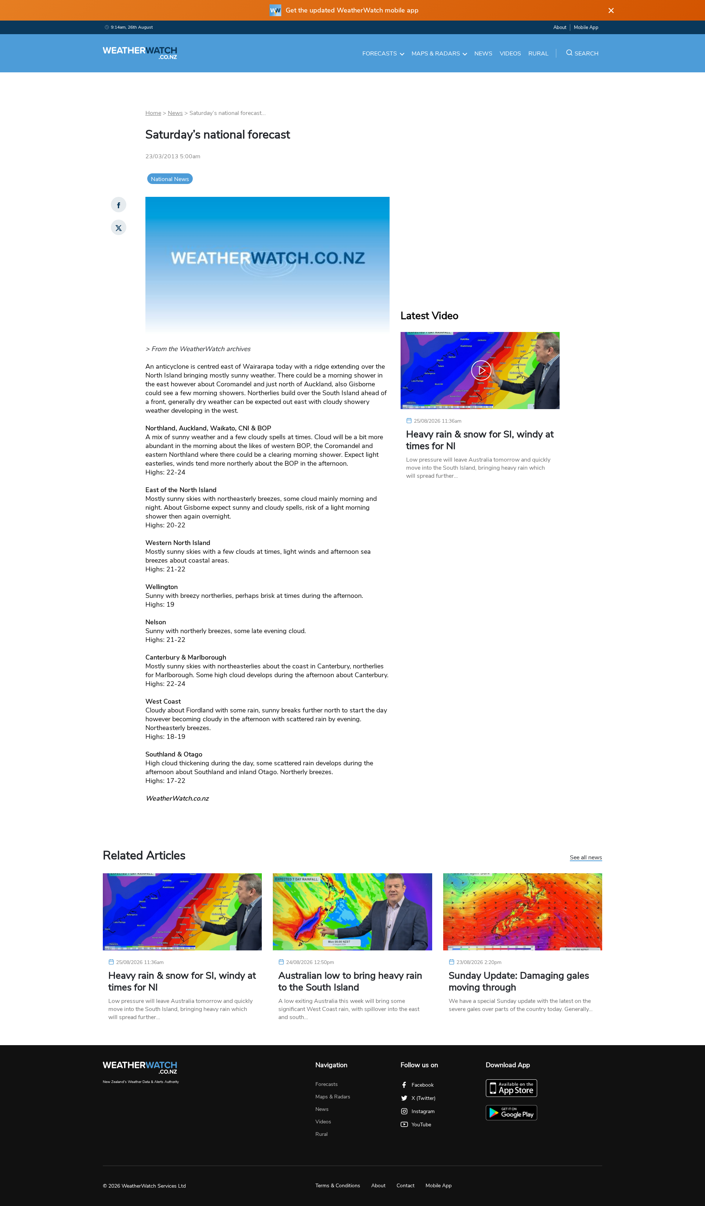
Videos (510, 54)
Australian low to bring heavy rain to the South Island (350, 981)
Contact (406, 1185)
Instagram (423, 1111)
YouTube (421, 1124)
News (483, 54)
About (559, 27)
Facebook (423, 1085)
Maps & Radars (436, 54)
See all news (586, 858)
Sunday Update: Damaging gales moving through (519, 981)
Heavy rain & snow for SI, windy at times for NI (480, 440)
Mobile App (586, 27)
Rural (538, 54)
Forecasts (379, 54)
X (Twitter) (423, 1098)
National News (170, 179)
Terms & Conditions (337, 1185)
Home (153, 113)
